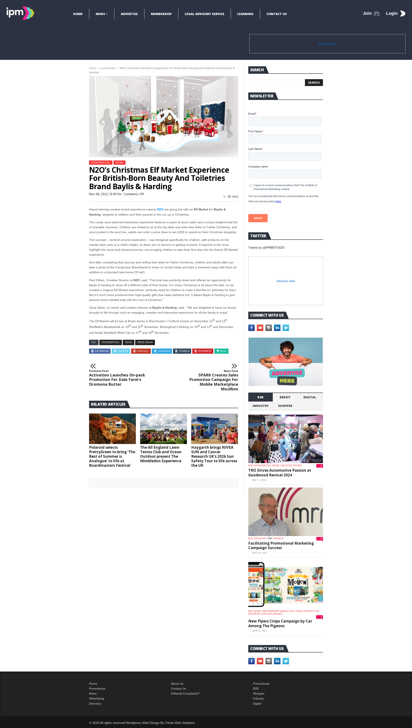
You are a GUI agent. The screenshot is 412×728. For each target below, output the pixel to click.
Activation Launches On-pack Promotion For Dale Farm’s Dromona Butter (117, 378)
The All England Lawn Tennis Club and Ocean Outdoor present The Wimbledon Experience (161, 454)
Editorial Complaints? (185, 693)
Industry (258, 698)
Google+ (143, 351)
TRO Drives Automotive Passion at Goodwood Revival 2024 (279, 472)
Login (392, 13)
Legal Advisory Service (204, 14)
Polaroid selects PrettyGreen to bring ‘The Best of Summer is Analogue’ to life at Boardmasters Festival (112, 456)
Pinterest (205, 351)
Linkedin (164, 351)
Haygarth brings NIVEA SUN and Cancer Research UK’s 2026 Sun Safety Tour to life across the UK (214, 456)
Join (367, 13)
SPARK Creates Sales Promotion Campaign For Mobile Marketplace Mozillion (213, 380)
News (100, 14)
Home (78, 14)
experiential (108, 68)
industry (261, 406)
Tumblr (184, 351)
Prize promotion (307, 611)
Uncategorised (291, 465)
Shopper (259, 693)
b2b (261, 397)
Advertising (96, 698)
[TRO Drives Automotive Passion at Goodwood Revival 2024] (285, 439)
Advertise (129, 14)
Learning (245, 14)
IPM (270, 538)
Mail (223, 351)
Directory (95, 703)
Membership (161, 14)
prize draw (145, 342)
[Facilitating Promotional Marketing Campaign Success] (285, 512)
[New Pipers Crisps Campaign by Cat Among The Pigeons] (285, 584)
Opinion (278, 538)
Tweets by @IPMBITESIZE (266, 247)
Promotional (97, 688)
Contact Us (277, 14)
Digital (309, 397)
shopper (285, 406)
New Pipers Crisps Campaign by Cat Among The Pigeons (280, 623)
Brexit (285, 397)
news (128, 342)
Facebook (102, 351)
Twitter (122, 351)
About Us (177, 683)
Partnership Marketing (278, 611)
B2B (256, 688)
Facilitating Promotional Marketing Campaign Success (281, 545)
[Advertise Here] (285, 361)
